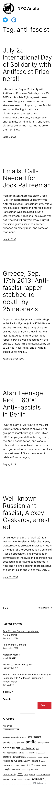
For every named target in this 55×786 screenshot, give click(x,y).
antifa (31, 741)
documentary (43, 757)
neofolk (34, 770)
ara (37, 749)
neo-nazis (26, 770)
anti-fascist (9, 742)
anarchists (15, 737)
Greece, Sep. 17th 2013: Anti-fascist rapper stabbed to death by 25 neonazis (26, 291)
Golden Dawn (22, 760)
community (42, 753)
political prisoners (43, 774)
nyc (20, 774)
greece (36, 760)
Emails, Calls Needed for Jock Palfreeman (27, 178)
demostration (19, 757)
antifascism (11, 748)
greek (43, 761)
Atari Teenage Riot (10, 753)
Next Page (45, 607)
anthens (23, 737)
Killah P (37, 765)
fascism (8, 760)
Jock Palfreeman (19, 765)
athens (21, 753)
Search (7, 699)
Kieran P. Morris (11, 654)
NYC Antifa (28, 8)
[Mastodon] (13, 19)
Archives (7, 725)
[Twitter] (5, 19)
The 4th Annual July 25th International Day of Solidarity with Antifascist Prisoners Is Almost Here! (27, 678)
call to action (31, 753)
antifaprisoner (43, 743)
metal (44, 765)
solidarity (39, 779)
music (7, 769)
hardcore (7, 765)
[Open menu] (50, 8)
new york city (9, 774)
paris (26, 774)
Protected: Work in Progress (18, 664)
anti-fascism (34, 736)
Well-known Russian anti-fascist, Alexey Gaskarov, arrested (26, 512)
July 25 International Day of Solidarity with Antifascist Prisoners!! (27, 64)
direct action (32, 757)
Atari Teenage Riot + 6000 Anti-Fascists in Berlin (23, 403)
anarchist (6, 737)
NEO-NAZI (16, 770)
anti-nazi (20, 743)
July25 (30, 765)
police (32, 774)
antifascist (28, 748)
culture (7, 756)
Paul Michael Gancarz (14, 644)
